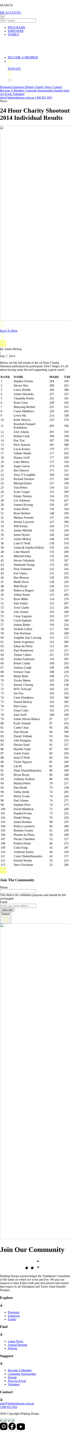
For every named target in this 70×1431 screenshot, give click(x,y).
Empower (18, 87)
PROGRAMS (16, 27)
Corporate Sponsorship (39, 90)
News (48, 87)
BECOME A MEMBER (23, 57)
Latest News (15, 1341)
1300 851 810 (43, 97)
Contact (57, 87)
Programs (6, 87)
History (30, 87)
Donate (58, 90)
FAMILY (13, 34)
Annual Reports (17, 1344)
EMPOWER (16, 31)
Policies (12, 1348)
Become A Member (12, 90)
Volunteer (18, 94)
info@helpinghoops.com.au (17, 97)
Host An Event (17, 1380)
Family (40, 87)
